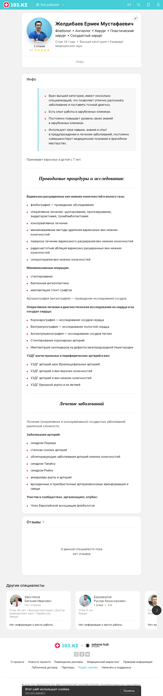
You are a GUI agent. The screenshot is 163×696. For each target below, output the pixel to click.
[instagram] (76, 654)
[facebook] (82, 654)
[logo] (15, 5)
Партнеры (68, 667)
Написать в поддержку (116, 667)
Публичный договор (45, 667)
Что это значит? (35, 692)
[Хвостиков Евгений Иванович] (41, 610)
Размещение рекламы (68, 661)
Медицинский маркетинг (103, 661)
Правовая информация (137, 661)
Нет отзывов (33, 605)
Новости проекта (39, 661)
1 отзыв (98, 605)
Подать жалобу (88, 667)
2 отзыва (39, 46)
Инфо (80, 62)
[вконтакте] (87, 654)
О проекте (17, 661)
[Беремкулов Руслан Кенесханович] (110, 610)
